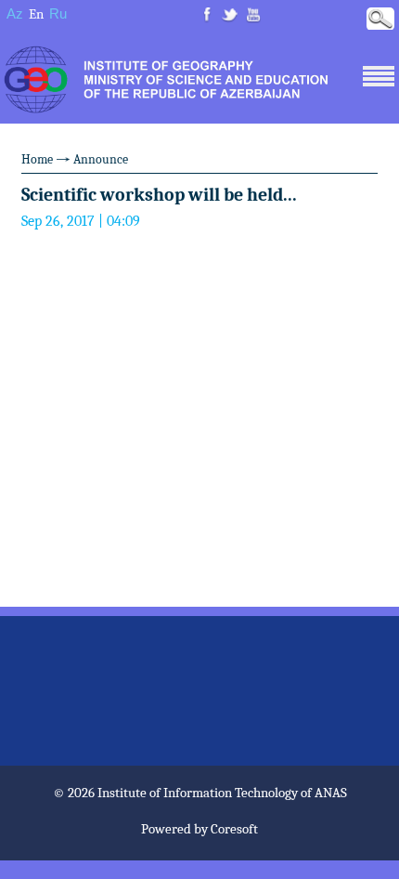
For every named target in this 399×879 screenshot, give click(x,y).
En (36, 14)
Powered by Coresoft (199, 828)
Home (37, 159)
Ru (58, 13)
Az (14, 13)
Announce (100, 159)
